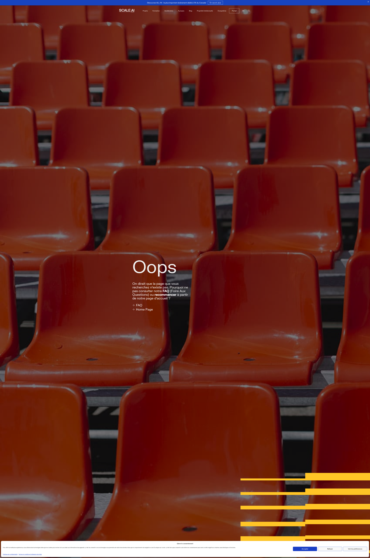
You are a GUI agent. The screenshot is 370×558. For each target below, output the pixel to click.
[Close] (368, 1)
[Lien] (129, 11)
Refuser (330, 549)
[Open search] (249, 11)
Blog (190, 11)
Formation (156, 11)
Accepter (305, 549)
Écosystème (222, 11)
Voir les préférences (355, 549)
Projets (145, 11)
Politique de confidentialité (10, 554)
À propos (181, 11)
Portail (234, 11)
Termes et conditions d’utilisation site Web (30, 554)
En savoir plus (215, 3)
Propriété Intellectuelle (205, 11)
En (243, 11)
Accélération (168, 11)
